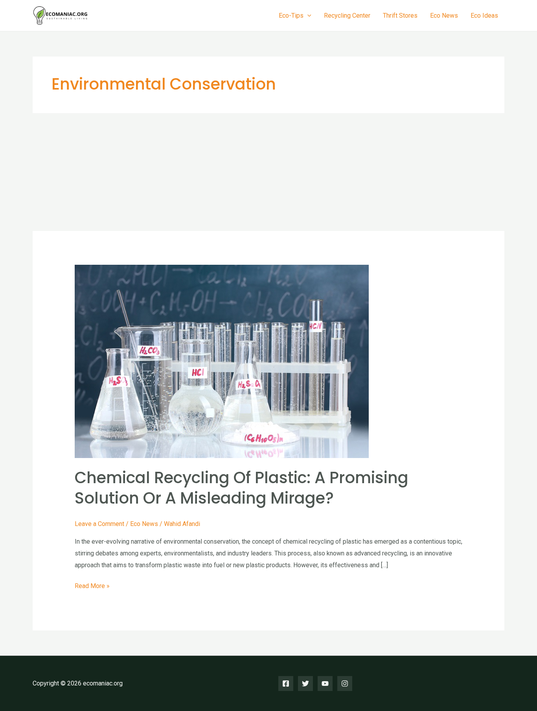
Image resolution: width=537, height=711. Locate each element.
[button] (307, 16)
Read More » (92, 587)
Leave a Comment (99, 524)
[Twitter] (305, 683)
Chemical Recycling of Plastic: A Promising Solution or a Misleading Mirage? (241, 488)
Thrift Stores (400, 15)
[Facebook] (285, 683)
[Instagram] (344, 683)
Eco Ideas (484, 15)
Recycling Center (347, 15)
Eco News (444, 15)
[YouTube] (325, 683)
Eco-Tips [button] (291, 15)
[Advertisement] (268, 172)
